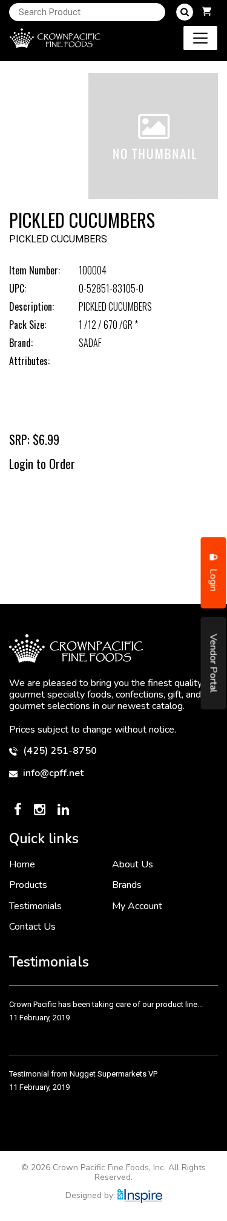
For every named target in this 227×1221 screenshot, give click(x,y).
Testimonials (35, 906)
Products (28, 885)
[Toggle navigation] (200, 38)
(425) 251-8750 (59, 751)
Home (22, 864)
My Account (137, 906)
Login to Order (42, 464)
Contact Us (32, 926)
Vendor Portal (213, 663)
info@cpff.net (52, 773)
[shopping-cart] (207, 12)
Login (213, 579)
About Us (132, 864)
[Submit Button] (185, 12)
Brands (127, 885)
